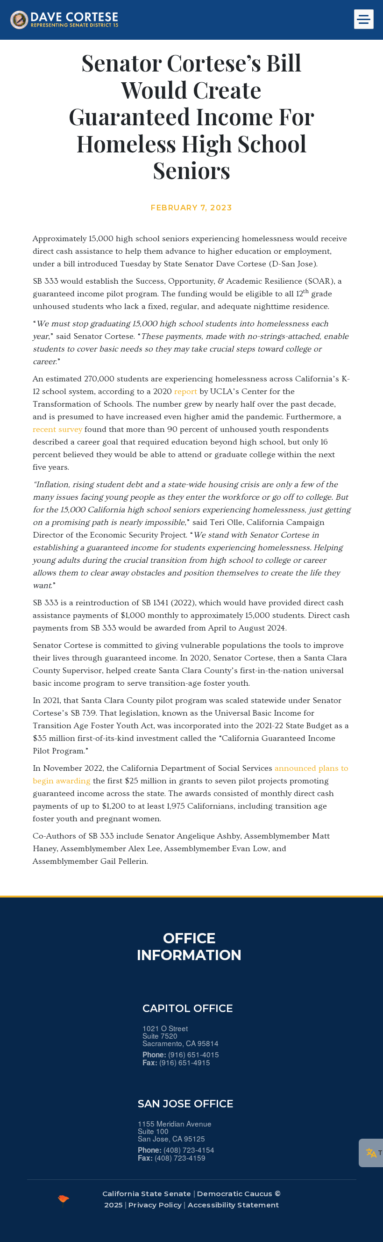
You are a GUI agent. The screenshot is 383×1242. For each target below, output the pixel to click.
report (185, 391)
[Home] (67, 19)
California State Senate (147, 1193)
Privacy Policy (155, 1204)
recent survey (57, 429)
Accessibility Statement (233, 1204)
